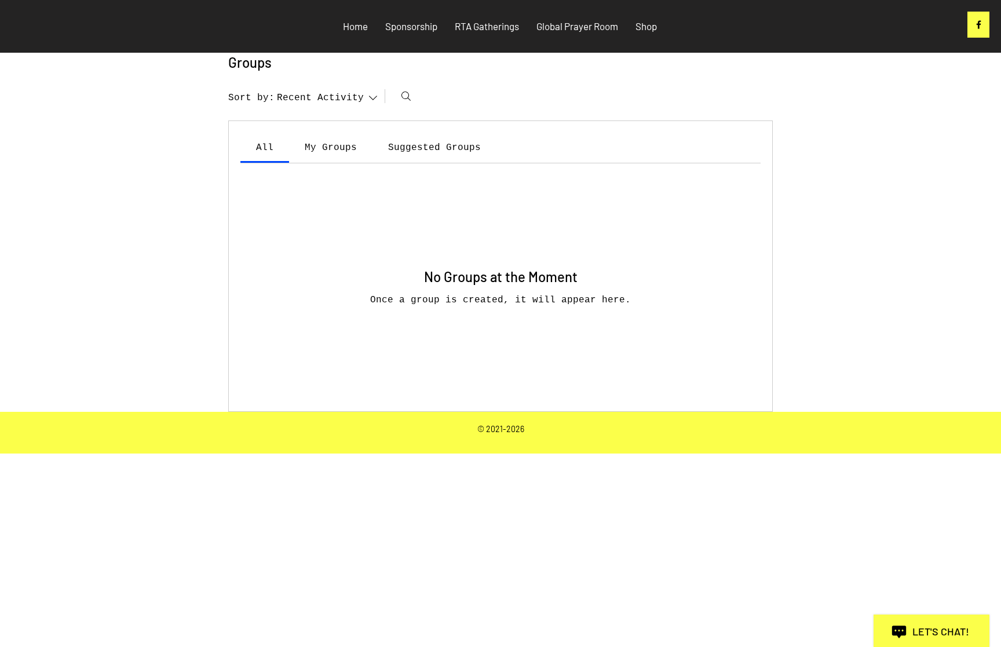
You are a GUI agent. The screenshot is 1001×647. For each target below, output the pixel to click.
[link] (264, 147)
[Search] (406, 96)
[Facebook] (978, 24)
